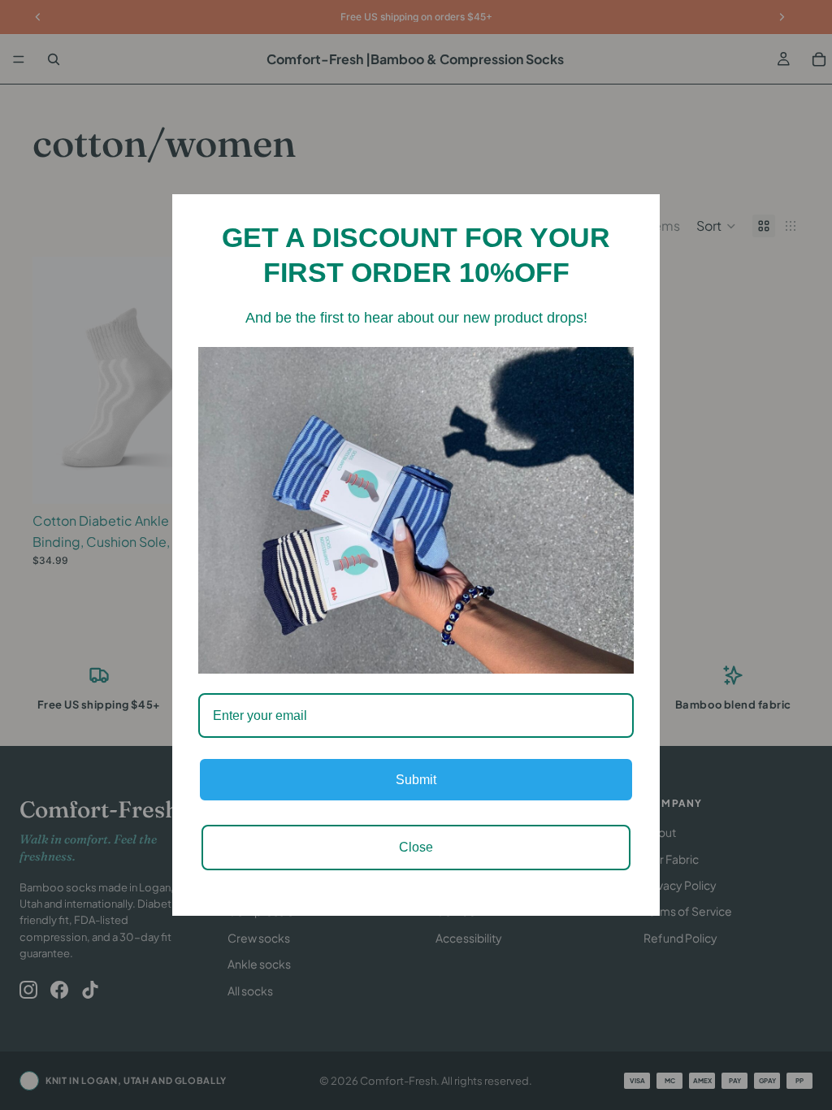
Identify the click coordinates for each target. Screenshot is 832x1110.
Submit (416, 780)
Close (416, 847)
